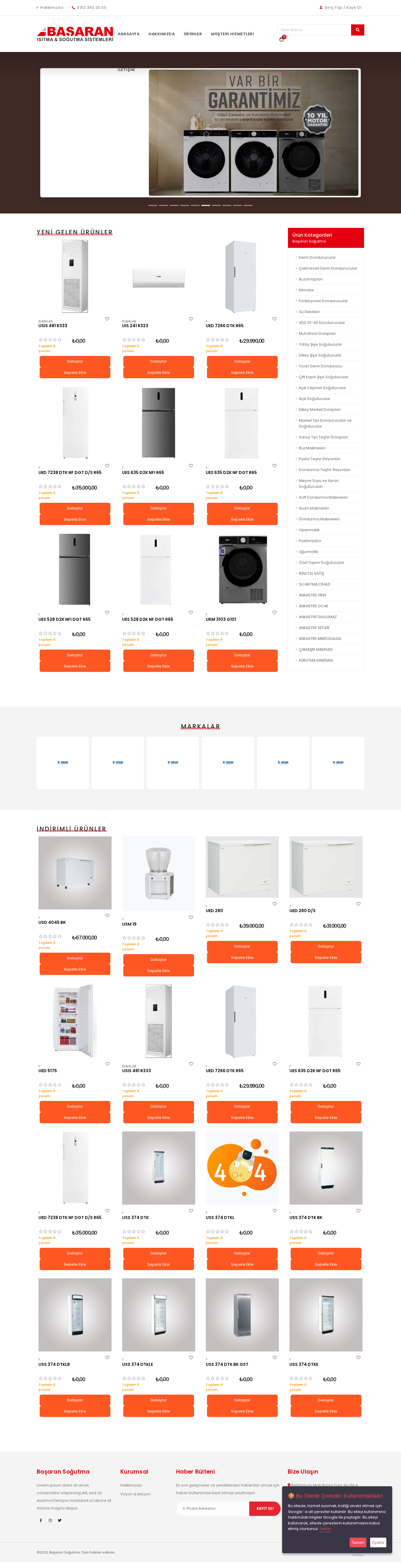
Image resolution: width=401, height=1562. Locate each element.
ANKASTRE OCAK (313, 605)
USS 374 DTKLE (137, 1364)
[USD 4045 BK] (75, 872)
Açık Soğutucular (314, 398)
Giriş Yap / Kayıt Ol (343, 7)
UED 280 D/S (302, 911)
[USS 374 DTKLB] (75, 1314)
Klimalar (45, 321)
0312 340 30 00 (91, 7)
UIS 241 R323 (135, 326)
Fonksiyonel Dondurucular (323, 300)
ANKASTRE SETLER (314, 627)
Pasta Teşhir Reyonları (320, 458)
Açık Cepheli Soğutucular (322, 387)
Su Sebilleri (309, 311)
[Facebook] (41, 1520)
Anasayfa (128, 34)
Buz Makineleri (312, 447)
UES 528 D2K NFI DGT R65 (64, 619)
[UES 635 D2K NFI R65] (158, 423)
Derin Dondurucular (317, 257)
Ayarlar (378, 1542)
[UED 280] (242, 867)
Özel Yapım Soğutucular (321, 562)
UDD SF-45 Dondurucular (322, 322)
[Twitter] (59, 1520)
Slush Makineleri (314, 508)
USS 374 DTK (135, 1217)
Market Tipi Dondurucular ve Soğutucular (325, 423)
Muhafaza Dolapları (317, 333)
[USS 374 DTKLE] (158, 1314)
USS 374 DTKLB (54, 1364)
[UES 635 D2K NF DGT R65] (242, 423)
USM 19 (129, 924)
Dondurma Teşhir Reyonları (325, 469)
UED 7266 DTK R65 (225, 326)
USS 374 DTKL (220, 1217)
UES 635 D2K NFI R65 (143, 472)
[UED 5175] (75, 1021)
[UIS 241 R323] (158, 276)
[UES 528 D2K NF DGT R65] (158, 569)
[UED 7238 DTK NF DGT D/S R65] (75, 423)
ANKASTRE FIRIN (312, 595)
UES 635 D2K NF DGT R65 (231, 472)
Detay (325, 1528)
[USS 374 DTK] (158, 1168)
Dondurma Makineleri (319, 519)
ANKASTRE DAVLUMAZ (318, 616)
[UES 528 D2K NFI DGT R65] (75, 569)
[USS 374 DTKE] (326, 1314)
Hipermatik (309, 529)
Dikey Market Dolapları (320, 409)
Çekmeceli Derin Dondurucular (328, 268)
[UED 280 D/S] (326, 867)
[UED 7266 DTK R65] (242, 276)
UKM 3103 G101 (221, 619)
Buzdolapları (311, 279)
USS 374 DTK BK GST (227, 1364)
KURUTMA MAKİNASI (316, 660)
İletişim (126, 70)
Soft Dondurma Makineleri (323, 497)
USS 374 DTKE (303, 1364)
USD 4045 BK (52, 922)
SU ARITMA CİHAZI (314, 584)
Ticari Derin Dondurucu (320, 366)
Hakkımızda (51, 7)
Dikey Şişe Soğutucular (320, 355)
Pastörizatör (310, 540)
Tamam (358, 1542)
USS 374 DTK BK (305, 1217)
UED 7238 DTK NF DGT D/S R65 (70, 472)
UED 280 (214, 911)
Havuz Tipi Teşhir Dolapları (323, 437)
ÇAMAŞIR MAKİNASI (316, 649)
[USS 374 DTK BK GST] (242, 1314)
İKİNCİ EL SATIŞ (311, 573)
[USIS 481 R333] (75, 276)
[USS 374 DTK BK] (326, 1168)
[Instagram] (50, 1520)
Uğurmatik (308, 551)
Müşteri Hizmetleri (232, 34)
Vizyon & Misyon (135, 1494)
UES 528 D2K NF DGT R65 (147, 619)
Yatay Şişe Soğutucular (320, 344)
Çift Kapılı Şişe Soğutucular (323, 376)
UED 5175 (47, 1071)
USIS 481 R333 (52, 326)
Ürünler (193, 34)
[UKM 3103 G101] (242, 569)
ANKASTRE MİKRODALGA (320, 638)
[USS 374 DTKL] (242, 1168)
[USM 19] (158, 873)
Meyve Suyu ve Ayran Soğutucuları (319, 483)
